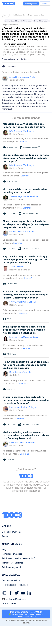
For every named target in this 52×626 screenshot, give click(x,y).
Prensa (5, 536)
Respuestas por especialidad (15, 585)
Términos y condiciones (12, 563)
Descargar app (31, 4)
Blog (4, 549)
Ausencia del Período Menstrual (18, 21)
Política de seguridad (11, 567)
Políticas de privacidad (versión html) (18, 558)
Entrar (44, 4)
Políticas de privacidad (12, 554)
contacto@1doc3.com (14, 599)
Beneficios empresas (11, 532)
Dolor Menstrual (41, 21)
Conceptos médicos (11, 580)
